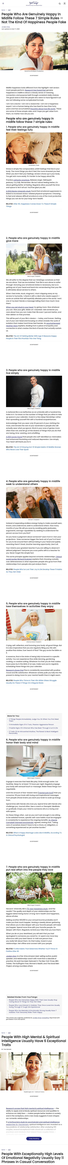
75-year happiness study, (37, 909)
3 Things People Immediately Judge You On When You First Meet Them (34, 720)
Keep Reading (34, 1139)
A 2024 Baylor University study (18, 191)
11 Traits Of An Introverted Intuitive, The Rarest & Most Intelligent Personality (33, 732)
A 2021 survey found (14, 437)
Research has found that (35, 90)
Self (9, 10)
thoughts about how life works (42, 109)
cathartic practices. (21, 180)
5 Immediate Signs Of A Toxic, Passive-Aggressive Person (31, 724)
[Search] (59, 3)
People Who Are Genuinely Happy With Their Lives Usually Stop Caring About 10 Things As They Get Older (33, 1001)
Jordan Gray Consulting (41, 1018)
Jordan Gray (6, 27)
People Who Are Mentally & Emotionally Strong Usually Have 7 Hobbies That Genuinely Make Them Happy (33, 1011)
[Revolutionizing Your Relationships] (34, 3)
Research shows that (15, 670)
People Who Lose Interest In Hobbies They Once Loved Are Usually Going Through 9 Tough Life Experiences (34, 1006)
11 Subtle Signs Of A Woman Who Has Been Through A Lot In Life (33, 728)
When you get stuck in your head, (20, 307)
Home (3, 10)
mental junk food (46, 793)
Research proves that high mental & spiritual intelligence (30, 1108)
